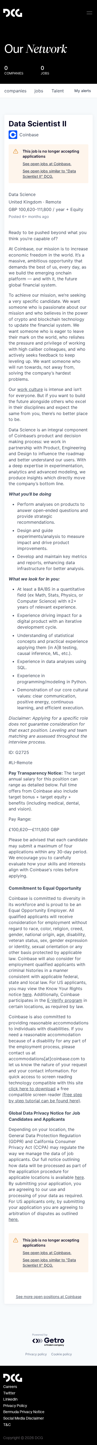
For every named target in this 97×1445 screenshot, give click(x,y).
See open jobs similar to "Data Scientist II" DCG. (49, 174)
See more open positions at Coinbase (48, 1296)
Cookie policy (61, 1354)
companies (15, 90)
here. (14, 1219)
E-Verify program (64, 1000)
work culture (30, 389)
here (79, 1177)
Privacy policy (36, 1354)
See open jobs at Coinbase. (47, 163)
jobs (38, 90)
